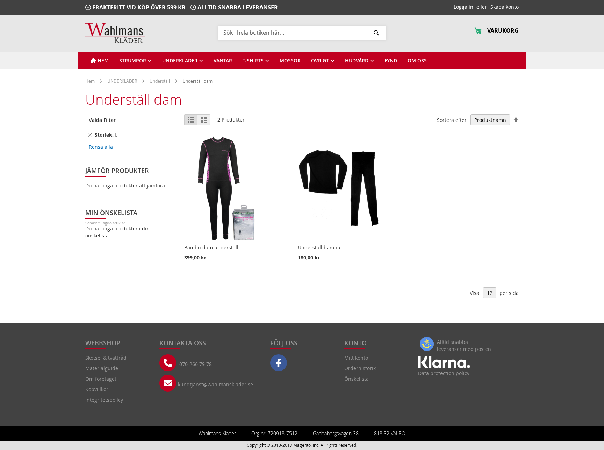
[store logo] (115, 33)
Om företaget (100, 378)
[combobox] (302, 32)
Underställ (160, 81)
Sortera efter (452, 120)
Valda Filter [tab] (102, 120)
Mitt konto (356, 357)
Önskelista (356, 378)
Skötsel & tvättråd (106, 357)
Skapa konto (504, 7)
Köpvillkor (96, 389)
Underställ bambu (319, 247)
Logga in (463, 7)
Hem (90, 81)
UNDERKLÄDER (122, 81)
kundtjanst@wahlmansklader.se (215, 384)
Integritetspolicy (104, 399)
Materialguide (101, 368)
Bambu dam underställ (211, 247)
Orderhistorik (360, 368)
